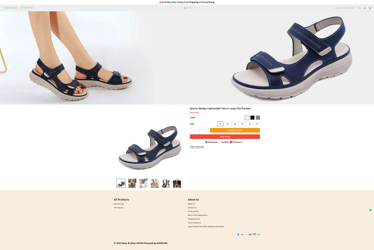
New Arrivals (119, 204)
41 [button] (250, 123)
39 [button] (235, 123)
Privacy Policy (193, 211)
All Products (118, 207)
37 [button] (220, 123)
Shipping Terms (194, 219)
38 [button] (228, 123)
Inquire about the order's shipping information (206, 226)
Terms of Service (194, 223)
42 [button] (257, 123)
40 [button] (242, 123)
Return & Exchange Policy (198, 215)
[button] (359, 8)
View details (197, 146)
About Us (191, 204)
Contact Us (192, 207)
